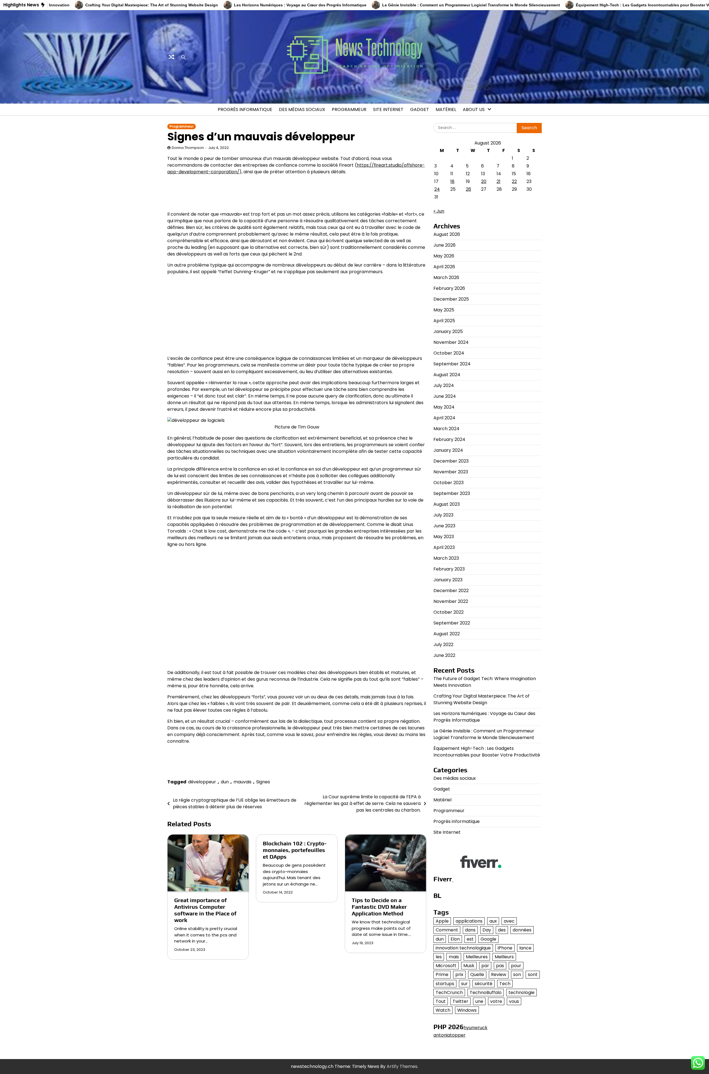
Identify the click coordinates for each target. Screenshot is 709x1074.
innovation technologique (463, 948)
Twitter (460, 1001)
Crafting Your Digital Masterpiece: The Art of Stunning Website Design (116, 5)
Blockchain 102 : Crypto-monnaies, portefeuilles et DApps (295, 850)
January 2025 (448, 331)
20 (483, 181)
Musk (468, 965)
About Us (474, 109)
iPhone (505, 948)
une (479, 1001)
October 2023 (448, 482)
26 (468, 189)
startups (445, 983)
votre (496, 1001)
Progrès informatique (245, 109)
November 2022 (450, 601)
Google (488, 939)
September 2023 (451, 493)
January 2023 (448, 580)
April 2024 (444, 418)
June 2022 (444, 655)
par (485, 965)
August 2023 (446, 504)
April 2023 (444, 547)
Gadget (419, 109)
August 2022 (446, 634)
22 (514, 181)
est (470, 939)
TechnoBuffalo (486, 992)
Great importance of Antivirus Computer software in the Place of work (205, 910)
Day (486, 930)
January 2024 (448, 450)
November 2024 (451, 342)
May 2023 (443, 536)
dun (225, 782)
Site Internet (388, 109)
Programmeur (349, 109)
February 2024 (449, 439)
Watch (443, 1010)
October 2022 (448, 612)
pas (500, 965)
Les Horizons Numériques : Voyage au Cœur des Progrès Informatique (265, 5)
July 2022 (443, 644)
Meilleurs (504, 957)
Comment (447, 930)
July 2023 (443, 515)
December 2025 (451, 299)
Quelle (477, 974)
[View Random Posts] (171, 57)
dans (470, 930)
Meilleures (477, 957)
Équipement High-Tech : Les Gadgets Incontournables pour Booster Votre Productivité (623, 5)
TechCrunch (449, 992)
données (522, 930)
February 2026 (449, 288)
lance (525, 948)
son (517, 974)
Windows (467, 1010)
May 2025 (443, 310)
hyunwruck (475, 1027)
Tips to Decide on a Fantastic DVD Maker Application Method (379, 906)
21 (498, 181)
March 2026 (446, 277)
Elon (455, 939)
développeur (202, 782)
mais (454, 957)
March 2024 (446, 428)
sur (464, 983)
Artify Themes (402, 1066)
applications (469, 921)
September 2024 (452, 364)
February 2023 (449, 569)
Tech (504, 983)
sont (533, 974)
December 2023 (451, 461)
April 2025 (444, 320)
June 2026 (444, 245)
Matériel (446, 109)
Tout (441, 1001)
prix (459, 974)
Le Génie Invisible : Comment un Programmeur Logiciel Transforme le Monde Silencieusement (436, 5)
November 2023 (450, 472)
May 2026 (443, 256)
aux (493, 921)
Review (498, 974)
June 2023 (444, 526)
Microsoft (446, 965)
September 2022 (451, 623)
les (439, 957)
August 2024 (446, 374)
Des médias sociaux (302, 109)
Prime (442, 974)
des (502, 930)
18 (452, 181)
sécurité (483, 983)
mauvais (242, 782)
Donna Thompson (188, 147)
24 (437, 189)
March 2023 (446, 558)
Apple (442, 921)
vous (514, 1001)
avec (509, 921)
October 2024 (448, 353)
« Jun (438, 211)
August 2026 (446, 234)
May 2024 (443, 407)
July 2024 (443, 385)
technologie (521, 992)
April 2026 (444, 267)
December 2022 (451, 590)
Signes (263, 782)
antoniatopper (449, 1035)
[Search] (183, 57)
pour (516, 965)
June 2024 (444, 396)
